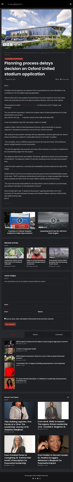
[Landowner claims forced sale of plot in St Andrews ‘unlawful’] (14, 253)
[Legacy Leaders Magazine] (15, 3)
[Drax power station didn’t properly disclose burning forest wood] (59, 253)
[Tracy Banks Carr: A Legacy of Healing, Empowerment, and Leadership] (9, 369)
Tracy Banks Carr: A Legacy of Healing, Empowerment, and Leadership (40, 363)
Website (40, 311)
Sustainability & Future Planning (19, 52)
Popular (12, 334)
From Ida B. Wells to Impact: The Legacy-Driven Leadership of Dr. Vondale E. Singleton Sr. (52, 424)
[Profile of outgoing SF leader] (9, 351)
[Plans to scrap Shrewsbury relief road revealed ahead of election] (36, 253)
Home (7, 52)
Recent (35, 334)
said (20, 117)
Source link (8, 203)
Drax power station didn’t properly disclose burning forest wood (58, 262)
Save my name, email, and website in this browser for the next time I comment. (30, 319)
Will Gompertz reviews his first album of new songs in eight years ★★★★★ (42, 342)
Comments (59, 334)
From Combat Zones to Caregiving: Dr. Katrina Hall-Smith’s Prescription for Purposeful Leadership (18, 459)
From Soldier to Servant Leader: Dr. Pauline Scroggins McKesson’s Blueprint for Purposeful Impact (53, 459)
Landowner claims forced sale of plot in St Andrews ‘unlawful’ (13, 262)
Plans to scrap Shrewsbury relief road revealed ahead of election (36, 262)
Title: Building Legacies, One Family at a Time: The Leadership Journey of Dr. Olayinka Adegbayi (17, 425)
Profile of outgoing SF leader (26, 349)
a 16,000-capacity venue (29, 105)
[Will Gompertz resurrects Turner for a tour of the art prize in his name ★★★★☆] (9, 358)
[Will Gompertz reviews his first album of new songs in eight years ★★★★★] (9, 344)
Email (6, 311)
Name (6, 304)
